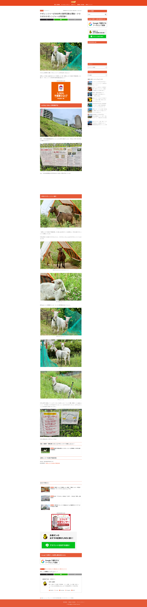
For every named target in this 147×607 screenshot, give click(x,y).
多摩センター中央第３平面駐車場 (53, 463)
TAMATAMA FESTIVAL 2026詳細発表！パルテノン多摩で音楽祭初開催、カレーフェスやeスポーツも (99, 105)
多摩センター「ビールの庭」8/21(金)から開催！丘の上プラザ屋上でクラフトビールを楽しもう (99, 111)
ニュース (41, 10)
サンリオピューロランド (65, 4)
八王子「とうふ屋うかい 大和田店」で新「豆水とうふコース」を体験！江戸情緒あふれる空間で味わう (99, 89)
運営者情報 (65, 602)
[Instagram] (67, 590)
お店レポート (73, 4)
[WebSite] (51, 590)
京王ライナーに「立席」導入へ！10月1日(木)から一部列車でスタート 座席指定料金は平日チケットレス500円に (97, 124)
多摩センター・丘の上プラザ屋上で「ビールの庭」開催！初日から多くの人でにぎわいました (99, 100)
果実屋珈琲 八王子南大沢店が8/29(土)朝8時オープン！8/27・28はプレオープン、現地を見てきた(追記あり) (97, 117)
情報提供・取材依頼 (80, 4)
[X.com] (56, 590)
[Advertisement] (61, 31)
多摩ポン (71, 604)
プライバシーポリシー (80, 602)
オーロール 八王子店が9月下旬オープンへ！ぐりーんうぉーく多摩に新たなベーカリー (99, 83)
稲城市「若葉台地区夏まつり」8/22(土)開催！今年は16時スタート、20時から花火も (98, 94)
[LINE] (73, 590)
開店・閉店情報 (57, 4)
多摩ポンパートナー (89, 4)
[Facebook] (61, 590)
